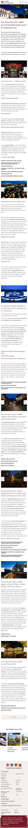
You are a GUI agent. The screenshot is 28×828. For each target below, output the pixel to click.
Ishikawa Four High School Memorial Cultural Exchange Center (13, 383)
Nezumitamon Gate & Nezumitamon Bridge (13, 549)
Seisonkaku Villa (5, 710)
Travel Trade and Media (7, 801)
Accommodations (5, 784)
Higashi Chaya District (7, 458)
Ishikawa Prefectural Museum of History (12, 707)
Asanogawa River (6, 173)
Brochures (4, 797)
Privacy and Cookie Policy (5, 813)
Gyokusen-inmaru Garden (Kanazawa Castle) (12, 127)
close (25, 816)
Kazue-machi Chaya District (9, 461)
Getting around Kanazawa (5, 792)
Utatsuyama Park (5, 261)
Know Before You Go (6, 788)
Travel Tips (19, 791)
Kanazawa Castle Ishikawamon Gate (11, 171)
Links (16, 810)
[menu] (26, 2)
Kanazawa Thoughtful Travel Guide (11, 805)
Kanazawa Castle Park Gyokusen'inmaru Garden (12, 169)
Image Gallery (5, 799)
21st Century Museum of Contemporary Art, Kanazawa (13, 388)
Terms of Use (4, 810)
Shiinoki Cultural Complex (7, 356)
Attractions (4, 780)
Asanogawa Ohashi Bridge (7, 157)
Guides (3, 794)
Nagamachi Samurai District (9, 545)
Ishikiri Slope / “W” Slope (8, 636)
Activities (18, 780)
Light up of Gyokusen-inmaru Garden (10, 538)
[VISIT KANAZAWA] (7, 3)
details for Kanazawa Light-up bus (10, 160)
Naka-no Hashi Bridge (7, 465)
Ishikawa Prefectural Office (8, 237)
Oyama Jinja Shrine (6, 113)
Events (17, 784)
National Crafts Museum (8, 705)
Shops (17, 782)
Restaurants (4, 782)
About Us (17, 812)
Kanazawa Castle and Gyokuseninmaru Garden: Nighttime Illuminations (12, 542)
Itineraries (4, 775)
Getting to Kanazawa (19, 789)
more (9, 733)
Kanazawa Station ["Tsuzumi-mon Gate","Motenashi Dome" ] (10, 163)
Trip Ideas (4, 773)
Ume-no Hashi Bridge (7, 463)
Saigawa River (5, 633)
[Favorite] (20, 2)
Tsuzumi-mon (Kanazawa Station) (9, 98)
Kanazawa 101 (20, 773)
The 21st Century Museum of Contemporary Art (13, 358)
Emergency (4, 803)
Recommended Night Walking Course (11, 175)
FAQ (17, 794)
